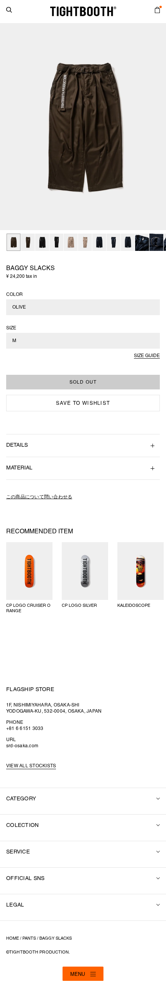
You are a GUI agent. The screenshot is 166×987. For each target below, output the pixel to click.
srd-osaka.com (22, 746)
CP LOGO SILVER (79, 606)
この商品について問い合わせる (39, 497)
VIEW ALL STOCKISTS (31, 766)
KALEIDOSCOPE (133, 606)
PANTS (29, 938)
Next (156, 126)
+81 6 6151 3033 (25, 728)
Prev (10, 126)
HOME (12, 938)
